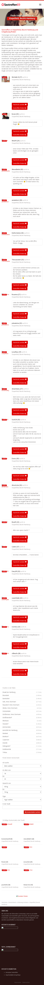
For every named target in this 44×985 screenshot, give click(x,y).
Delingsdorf (22, 746)
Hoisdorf (22, 724)
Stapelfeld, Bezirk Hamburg (21, 79)
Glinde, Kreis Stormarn (22, 708)
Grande (22, 743)
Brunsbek (22, 695)
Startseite (4, 902)
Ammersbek (22, 727)
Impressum (17, 982)
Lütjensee (22, 740)
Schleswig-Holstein (22, 902)
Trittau (22, 752)
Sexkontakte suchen (33, 812)
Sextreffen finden (19, 108)
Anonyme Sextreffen (12, 972)
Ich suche (6, 763)
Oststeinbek (22, 711)
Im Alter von (7, 770)
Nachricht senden (19, 104)
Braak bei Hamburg (22, 692)
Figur (4, 796)
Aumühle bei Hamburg (22, 730)
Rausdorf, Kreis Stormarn (22, 705)
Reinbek (22, 733)
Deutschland (12, 902)
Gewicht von (7, 783)
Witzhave (22, 721)
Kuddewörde (22, 749)
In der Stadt (6, 804)
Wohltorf (22, 736)
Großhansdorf (22, 717)
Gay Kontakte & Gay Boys (13, 975)
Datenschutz (26, 982)
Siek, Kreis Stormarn (22, 702)
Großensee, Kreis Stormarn (22, 714)
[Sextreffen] (11, 4)
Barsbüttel (22, 698)
